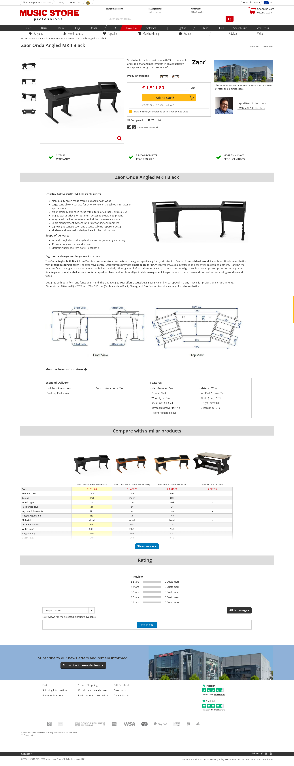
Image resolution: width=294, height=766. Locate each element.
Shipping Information (54, 690)
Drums (61, 28)
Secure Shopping (88, 685)
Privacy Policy (217, 759)
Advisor (233, 33)
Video (260, 33)
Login (255, 2)
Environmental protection (93, 695)
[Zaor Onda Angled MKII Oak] (164, 76)
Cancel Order (121, 695)
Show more (145, 546)
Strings (93, 28)
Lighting (182, 28)
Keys (77, 28)
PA (115, 28)
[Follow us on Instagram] (266, 753)
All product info (160, 67)
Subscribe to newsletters (81, 665)
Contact (25, 753)
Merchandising (151, 33)
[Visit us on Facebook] (262, 753)
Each (192, 87)
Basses (45, 28)
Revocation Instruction (237, 759)
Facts (45, 685)
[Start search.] (230, 19)
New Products (75, 33)
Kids (221, 28)
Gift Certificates (123, 685)
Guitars (28, 28)
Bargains (38, 33)
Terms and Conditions (261, 759)
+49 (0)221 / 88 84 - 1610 (251, 108)
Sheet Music (240, 28)
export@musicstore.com (38, 2)
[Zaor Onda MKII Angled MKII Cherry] (175, 76)
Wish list (156, 120)
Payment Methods (53, 695)
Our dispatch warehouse (92, 690)
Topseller (113, 33)
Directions (120, 690)
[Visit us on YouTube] (271, 753)
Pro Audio (131, 28)
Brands (187, 33)
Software (151, 28)
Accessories (262, 28)
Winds (205, 28)
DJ (167, 28)
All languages (239, 610)
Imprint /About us (200, 759)
